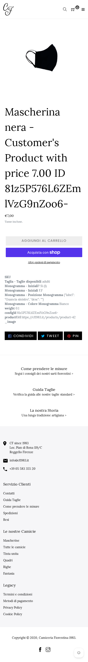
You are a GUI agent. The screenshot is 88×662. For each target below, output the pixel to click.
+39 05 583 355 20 (22, 469)
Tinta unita (10, 554)
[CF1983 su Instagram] (48, 650)
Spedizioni (10, 513)
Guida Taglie (12, 500)
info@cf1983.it (19, 460)
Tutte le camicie (14, 547)
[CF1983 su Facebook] (40, 650)
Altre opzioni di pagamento (44, 262)
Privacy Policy (12, 607)
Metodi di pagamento (18, 601)
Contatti (9, 493)
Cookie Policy (12, 614)
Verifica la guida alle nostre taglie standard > (44, 394)
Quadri (8, 560)
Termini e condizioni (17, 594)
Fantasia (8, 573)
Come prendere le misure (21, 506)
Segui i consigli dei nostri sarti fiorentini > (44, 374)
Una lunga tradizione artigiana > (44, 415)
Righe (7, 567)
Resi (6, 520)
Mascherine (11, 540)
